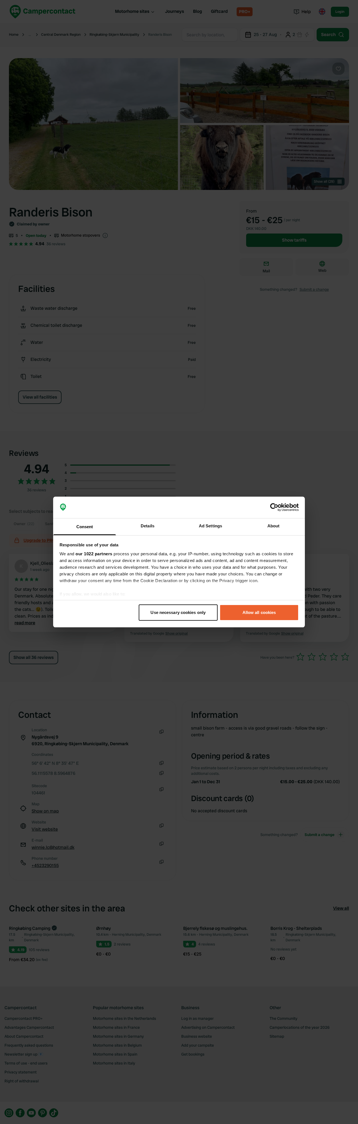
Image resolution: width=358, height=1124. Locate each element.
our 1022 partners (94, 553)
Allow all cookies (259, 612)
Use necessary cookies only (178, 612)
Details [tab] (147, 525)
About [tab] (273, 525)
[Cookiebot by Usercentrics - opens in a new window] (274, 507)
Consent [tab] (84, 526)
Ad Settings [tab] (210, 525)
